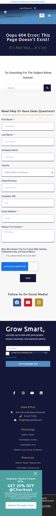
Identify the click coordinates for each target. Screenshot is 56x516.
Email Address (9, 211)
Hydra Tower (28, 435)
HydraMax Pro (28, 445)
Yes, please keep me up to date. (21, 255)
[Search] (47, 87)
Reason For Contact (11, 227)
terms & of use (38, 353)
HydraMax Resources (28, 468)
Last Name (7, 135)
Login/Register (25, 8)
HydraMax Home (28, 440)
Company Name (9, 150)
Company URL (8, 196)
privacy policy (11, 357)
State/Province (9, 181)
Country (5, 165)
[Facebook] (17, 302)
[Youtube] (28, 302)
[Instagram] (39, 302)
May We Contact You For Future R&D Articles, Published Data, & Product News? (24, 250)
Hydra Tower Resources (28, 463)
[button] (49, 15)
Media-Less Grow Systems (28, 450)
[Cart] (35, 8)
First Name (7, 119)
